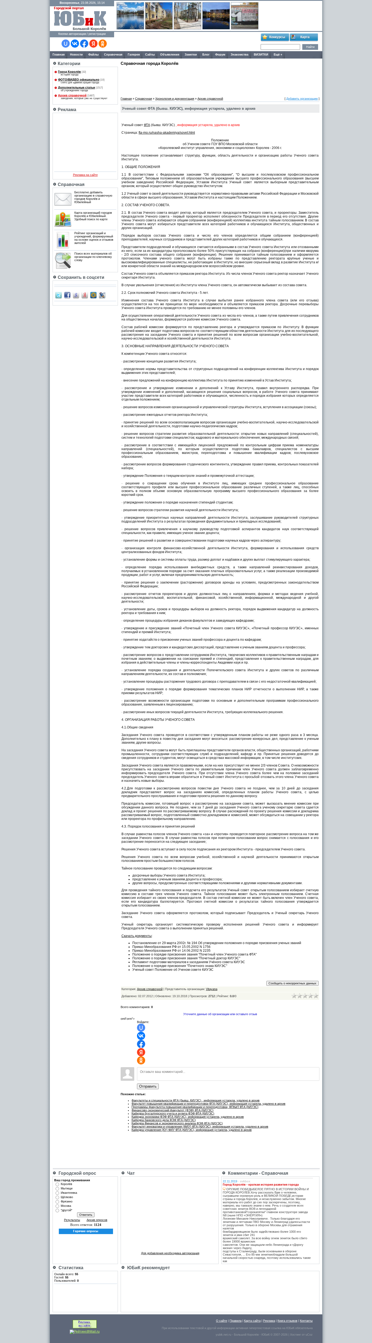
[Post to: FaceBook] (67, 295)
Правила (236, 1320)
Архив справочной (72, 95)
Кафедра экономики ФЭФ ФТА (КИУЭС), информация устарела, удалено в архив (188, 1116)
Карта (305, 37)
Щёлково (67, 1197)
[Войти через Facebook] (84, 43)
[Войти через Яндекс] (93, 43)
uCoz (309, 1334)
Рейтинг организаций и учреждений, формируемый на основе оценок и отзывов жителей (93, 238)
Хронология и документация (174, 98)
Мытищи (66, 1188)
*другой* (66, 1210)
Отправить (148, 1086)
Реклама (269, 1320)
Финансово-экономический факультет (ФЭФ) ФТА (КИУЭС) (173, 1110)
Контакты (306, 1320)
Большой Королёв (246, 1334)
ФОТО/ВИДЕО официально (78, 79)
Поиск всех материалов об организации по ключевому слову (93, 257)
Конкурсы (277, 37)
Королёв (66, 1184)
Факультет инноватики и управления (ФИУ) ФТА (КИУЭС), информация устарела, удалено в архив (200, 1126)
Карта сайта (252, 1320)
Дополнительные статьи (76, 87)
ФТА (147, 125)
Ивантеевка (69, 1192)
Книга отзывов (287, 1320)
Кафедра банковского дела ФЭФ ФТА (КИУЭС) (164, 1120)
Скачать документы (136, 936)
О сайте (221, 1320)
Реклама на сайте (85, 174)
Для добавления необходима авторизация (170, 1253)
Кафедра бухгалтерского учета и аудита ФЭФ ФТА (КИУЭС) (173, 1113)
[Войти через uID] (66, 43)
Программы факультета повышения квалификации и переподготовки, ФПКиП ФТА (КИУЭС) (195, 1107)
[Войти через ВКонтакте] (75, 43)
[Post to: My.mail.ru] (93, 295)
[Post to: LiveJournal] (102, 295)
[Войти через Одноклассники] (103, 43)
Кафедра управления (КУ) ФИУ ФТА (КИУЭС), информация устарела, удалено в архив (192, 1129)
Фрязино (66, 1201)
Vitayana (211, 989)
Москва (66, 1205)
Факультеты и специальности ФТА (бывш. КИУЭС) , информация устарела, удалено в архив (196, 1100)
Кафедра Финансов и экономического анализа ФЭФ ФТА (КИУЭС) (177, 1123)
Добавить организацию (302, 98)
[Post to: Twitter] (58, 295)
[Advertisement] (187, 41)
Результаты (72, 1220)
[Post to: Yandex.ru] (84, 295)
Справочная (143, 98)
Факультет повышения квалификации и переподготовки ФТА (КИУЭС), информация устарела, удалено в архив (208, 1103)
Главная (126, 98)
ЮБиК (290, 1328)
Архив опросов (97, 1220)
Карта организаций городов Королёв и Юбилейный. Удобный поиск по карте (93, 216)
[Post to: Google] (76, 295)
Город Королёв (69, 71)
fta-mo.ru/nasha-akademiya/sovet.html (167, 133)
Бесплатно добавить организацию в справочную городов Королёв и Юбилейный (93, 197)
